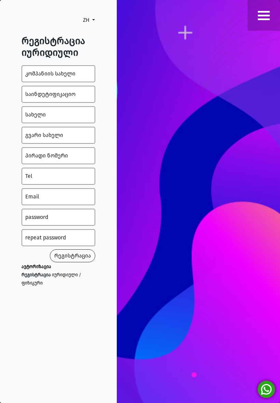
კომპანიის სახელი (50, 73)
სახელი (35, 114)
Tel (28, 176)
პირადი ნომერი (46, 155)
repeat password (45, 237)
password (36, 217)
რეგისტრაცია (72, 255)
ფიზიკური (32, 283)
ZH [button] (87, 20)
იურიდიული (65, 274)
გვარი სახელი (44, 135)
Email (32, 196)
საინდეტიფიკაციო (50, 94)
